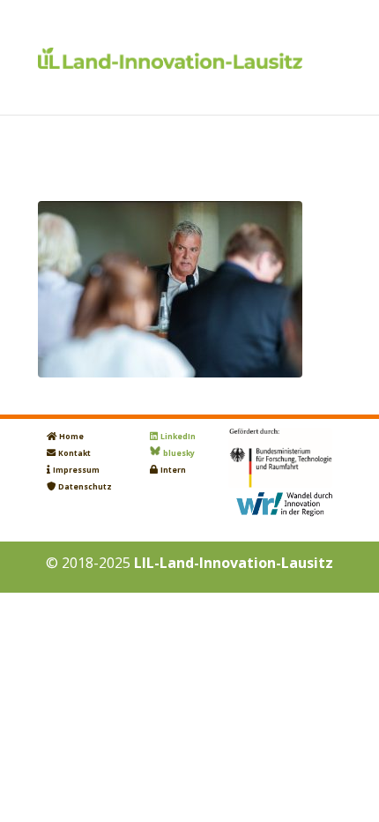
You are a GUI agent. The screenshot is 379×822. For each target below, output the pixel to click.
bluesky (179, 453)
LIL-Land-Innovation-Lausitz (233, 562)
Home (71, 436)
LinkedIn (178, 436)
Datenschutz (85, 487)
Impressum (76, 470)
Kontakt (74, 453)
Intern (173, 470)
